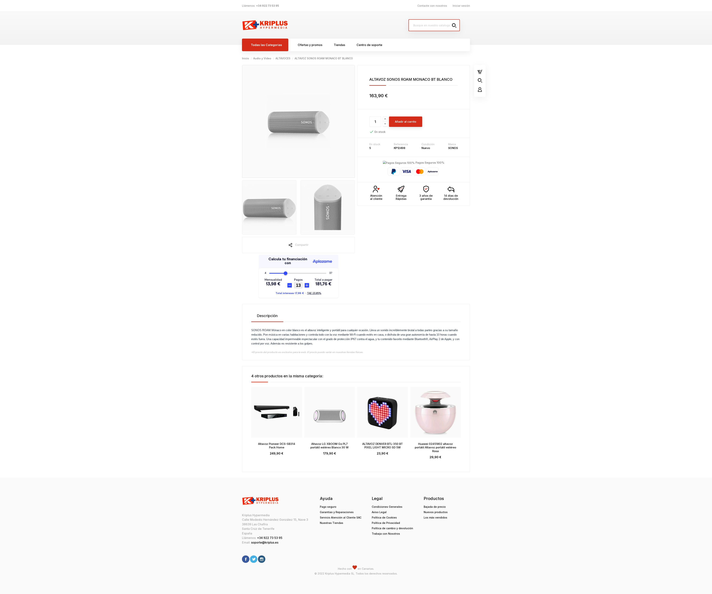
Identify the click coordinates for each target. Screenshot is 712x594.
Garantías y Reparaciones (337, 512)
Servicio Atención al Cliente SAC (340, 517)
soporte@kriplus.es (264, 542)
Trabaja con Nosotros (386, 533)
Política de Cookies (384, 517)
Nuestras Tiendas (331, 522)
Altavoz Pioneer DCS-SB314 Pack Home (276, 445)
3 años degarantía (426, 197)
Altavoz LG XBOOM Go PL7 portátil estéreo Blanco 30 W (329, 445)
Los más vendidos (435, 517)
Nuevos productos (436, 512)
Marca (452, 144)
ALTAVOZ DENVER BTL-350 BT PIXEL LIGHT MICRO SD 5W (382, 445)
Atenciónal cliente (376, 197)
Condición (428, 144)
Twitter (253, 559)
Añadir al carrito (405, 121)
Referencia (401, 144)
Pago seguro (328, 506)
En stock (374, 144)
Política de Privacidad (386, 522)
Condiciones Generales (387, 506)
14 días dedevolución (450, 197)
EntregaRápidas (401, 197)
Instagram (261, 559)
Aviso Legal (379, 512)
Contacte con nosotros (432, 5)
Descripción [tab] (267, 316)
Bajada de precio (435, 506)
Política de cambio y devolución (392, 528)
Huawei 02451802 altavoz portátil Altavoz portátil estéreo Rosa (435, 447)
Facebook (245, 559)
